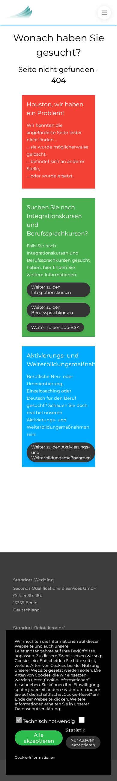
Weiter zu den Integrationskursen (51, 289)
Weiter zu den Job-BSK (55, 327)
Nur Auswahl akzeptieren (83, 742)
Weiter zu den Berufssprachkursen (52, 310)
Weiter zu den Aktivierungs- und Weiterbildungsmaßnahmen (61, 452)
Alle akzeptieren (39, 738)
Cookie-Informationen (35, 757)
